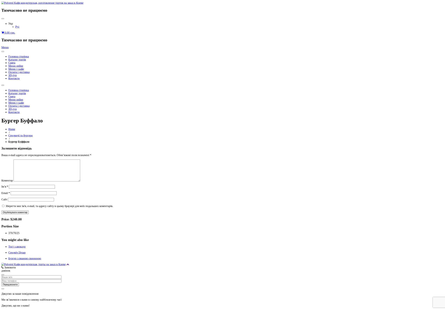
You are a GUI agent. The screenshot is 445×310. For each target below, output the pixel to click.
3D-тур (12, 75)
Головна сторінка (18, 56)
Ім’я (4, 186)
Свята (11, 62)
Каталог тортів (17, 59)
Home (11, 129)
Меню (5, 47)
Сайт (4, 199)
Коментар (7, 180)
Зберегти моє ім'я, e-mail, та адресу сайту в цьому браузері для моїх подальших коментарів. (59, 206)
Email (5, 193)
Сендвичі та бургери (20, 135)
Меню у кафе (16, 68)
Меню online (15, 65)
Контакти (14, 78)
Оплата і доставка (19, 72)
